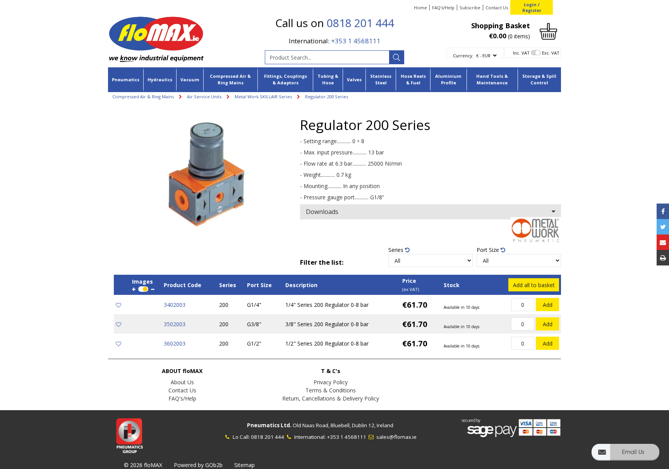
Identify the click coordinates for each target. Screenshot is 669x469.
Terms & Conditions (330, 390)
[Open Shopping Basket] (548, 30)
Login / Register (531, 7)
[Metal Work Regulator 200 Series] (207, 175)
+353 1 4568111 (356, 40)
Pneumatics (125, 79)
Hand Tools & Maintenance (492, 79)
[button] (625, 455)
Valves (354, 79)
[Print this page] (663, 257)
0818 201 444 (360, 22)
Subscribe (470, 7)
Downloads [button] (322, 211)
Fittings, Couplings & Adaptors (285, 79)
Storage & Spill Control (539, 79)
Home (420, 7)
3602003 (174, 343)
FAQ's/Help (443, 7)
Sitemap (244, 465)
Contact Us (496, 7)
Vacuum (189, 79)
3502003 (174, 324)
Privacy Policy (331, 382)
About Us (182, 382)
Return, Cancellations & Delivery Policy (330, 398)
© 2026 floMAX (143, 465)
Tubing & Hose (327, 79)
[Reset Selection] (407, 249)
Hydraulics (160, 79)
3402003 (174, 304)
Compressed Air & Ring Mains (230, 79)
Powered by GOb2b (198, 465)
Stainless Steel (380, 79)
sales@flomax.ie (396, 436)
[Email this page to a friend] (663, 242)
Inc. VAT (521, 53)
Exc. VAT (550, 53)
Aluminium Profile (448, 79)
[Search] (396, 57)
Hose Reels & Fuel (413, 79)
